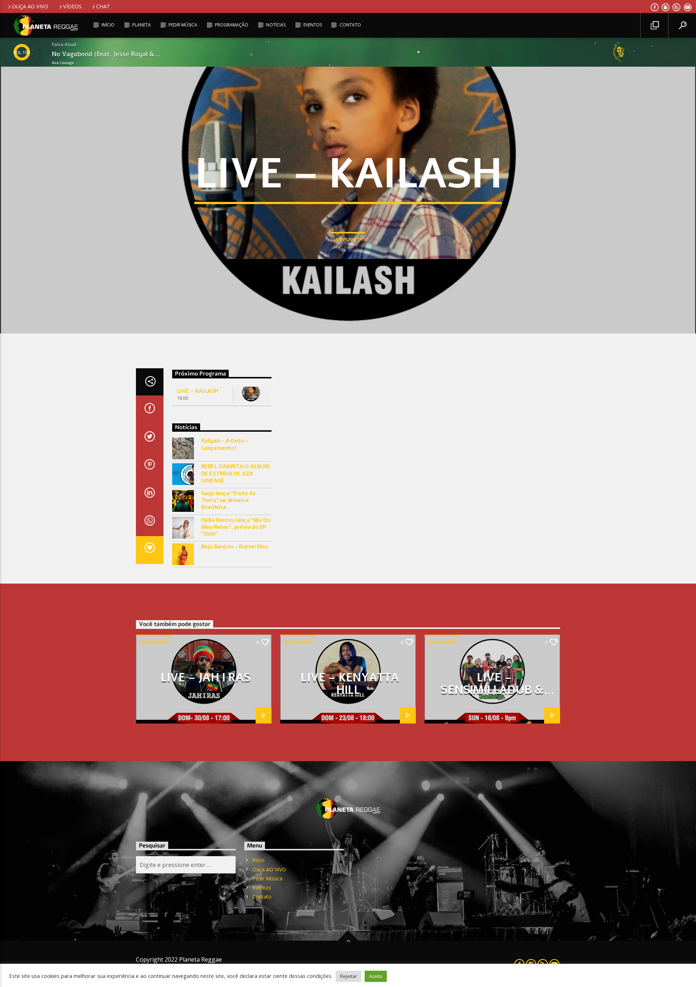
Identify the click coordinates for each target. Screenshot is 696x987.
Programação (231, 25)
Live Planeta (348, 239)
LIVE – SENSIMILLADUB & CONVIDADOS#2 (492, 690)
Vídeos (72, 6)
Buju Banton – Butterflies (234, 546)
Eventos (312, 25)
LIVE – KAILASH (198, 391)
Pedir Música (183, 25)
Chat (103, 6)
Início (108, 25)
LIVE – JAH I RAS (205, 677)
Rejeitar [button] (348, 976)
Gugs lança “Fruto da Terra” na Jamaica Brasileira (228, 500)
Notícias (276, 25)
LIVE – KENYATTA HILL (350, 684)
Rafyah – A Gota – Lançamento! (224, 444)
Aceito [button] (375, 976)
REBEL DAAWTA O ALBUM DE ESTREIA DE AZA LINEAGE (235, 473)
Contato (350, 25)
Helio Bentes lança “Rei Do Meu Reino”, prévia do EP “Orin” (236, 527)
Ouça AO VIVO (30, 6)
